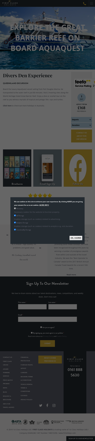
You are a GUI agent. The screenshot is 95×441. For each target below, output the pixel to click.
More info (44, 205)
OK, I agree (76, 238)
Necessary (19, 208)
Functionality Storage (23, 229)
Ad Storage (20, 215)
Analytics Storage (22, 222)
